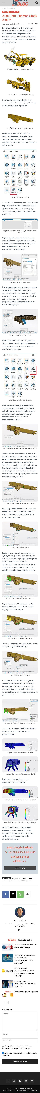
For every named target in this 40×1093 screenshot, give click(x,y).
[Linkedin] (20, 929)
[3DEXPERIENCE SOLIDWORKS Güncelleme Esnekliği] (7, 947)
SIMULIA (23, 881)
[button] (37, 3)
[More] (27, 894)
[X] (13, 894)
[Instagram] (14, 1081)
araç (30, 878)
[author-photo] (20, 917)
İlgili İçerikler (12, 940)
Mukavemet (14, 881)
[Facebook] (5, 894)
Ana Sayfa (5, 8)
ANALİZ (12, 8)
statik (29, 881)
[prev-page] (3, 1002)
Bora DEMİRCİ (10, 24)
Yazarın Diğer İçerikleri (25, 940)
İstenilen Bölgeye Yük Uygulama (26, 992)
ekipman (6, 881)
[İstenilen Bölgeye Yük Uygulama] (7, 994)
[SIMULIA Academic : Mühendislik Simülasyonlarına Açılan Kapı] (7, 984)
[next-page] (7, 1002)
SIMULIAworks (14, 12)
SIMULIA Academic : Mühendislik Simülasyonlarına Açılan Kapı (25, 983)
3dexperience (16, 878)
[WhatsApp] (20, 894)
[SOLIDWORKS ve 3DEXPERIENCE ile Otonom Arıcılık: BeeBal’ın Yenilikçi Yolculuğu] (7, 971)
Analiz (24, 878)
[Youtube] (32, 1081)
